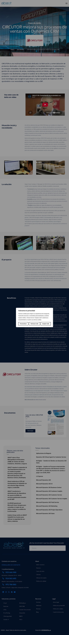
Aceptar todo (45, 323)
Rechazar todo (34, 323)
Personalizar (23, 323)
